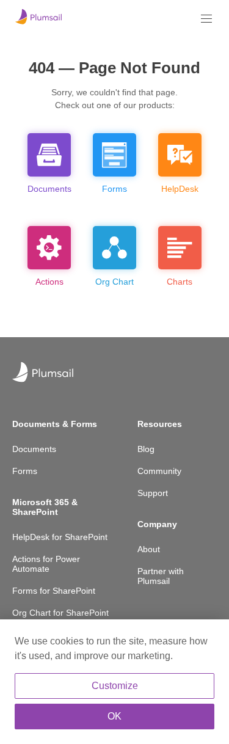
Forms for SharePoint (53, 591)
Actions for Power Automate (46, 564)
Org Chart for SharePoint (60, 613)
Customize (115, 685)
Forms (24, 471)
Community (159, 471)
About (148, 549)
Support (152, 493)
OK (114, 716)
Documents (34, 449)
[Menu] (206, 19)
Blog (145, 449)
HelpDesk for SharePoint (59, 537)
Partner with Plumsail (160, 576)
